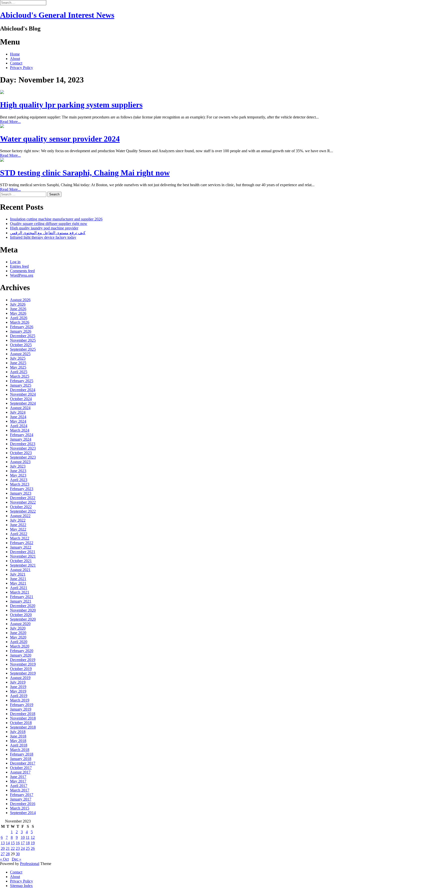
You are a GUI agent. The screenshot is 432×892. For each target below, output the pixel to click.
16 (18, 843)
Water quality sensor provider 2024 (60, 138)
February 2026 (21, 327)
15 (13, 843)
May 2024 (18, 421)
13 (3, 843)
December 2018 (22, 714)
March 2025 (19, 376)
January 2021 (20, 601)
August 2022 (20, 516)
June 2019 (18, 687)
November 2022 (23, 502)
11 (28, 837)
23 (18, 848)
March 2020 (19, 646)
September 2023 (23, 457)
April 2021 (18, 588)
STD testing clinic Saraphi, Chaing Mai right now (85, 172)
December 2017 (22, 763)
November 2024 (23, 394)
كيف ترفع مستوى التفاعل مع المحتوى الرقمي (48, 233)
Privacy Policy (21, 67)
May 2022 (18, 529)
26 (33, 848)
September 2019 (23, 673)
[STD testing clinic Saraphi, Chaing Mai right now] (2, 160)
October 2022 (21, 507)
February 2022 (21, 543)
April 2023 (18, 480)
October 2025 (21, 345)
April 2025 (18, 372)
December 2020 (22, 606)
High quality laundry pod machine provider (44, 228)
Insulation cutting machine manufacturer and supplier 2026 (56, 219)
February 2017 (21, 795)
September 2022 (23, 511)
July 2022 (18, 520)
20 (3, 848)
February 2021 (21, 597)
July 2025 (18, 358)
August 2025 (20, 354)
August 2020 (20, 624)
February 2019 (21, 705)
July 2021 (18, 574)
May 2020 (18, 637)
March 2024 (19, 430)
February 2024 (21, 435)
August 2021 (20, 570)
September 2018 (23, 727)
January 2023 (20, 493)
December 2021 (22, 552)
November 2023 (23, 448)
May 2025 (18, 367)
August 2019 (20, 678)
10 (23, 837)
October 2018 (21, 723)
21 (8, 848)
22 (13, 848)
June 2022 (18, 525)
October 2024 (21, 399)
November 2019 (23, 664)
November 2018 (23, 718)
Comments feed (22, 271)
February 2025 (21, 381)
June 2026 (18, 309)
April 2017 (18, 786)
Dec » (16, 859)
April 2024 (18, 426)
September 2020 (23, 619)
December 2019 (22, 660)
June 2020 (18, 633)
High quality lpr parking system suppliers (71, 104)
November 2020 (23, 610)
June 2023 (18, 471)
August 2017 (20, 772)
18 (28, 843)
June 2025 (18, 363)
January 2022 (20, 547)
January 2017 (20, 799)
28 (8, 854)
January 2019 (20, 709)
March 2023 (19, 484)
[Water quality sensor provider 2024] (2, 126)
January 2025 (20, 385)
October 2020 (21, 615)
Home (15, 54)
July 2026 (18, 304)
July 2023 (18, 466)
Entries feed (19, 266)
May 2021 (18, 583)
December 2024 (22, 390)
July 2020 (18, 628)
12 (33, 837)
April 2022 (18, 534)
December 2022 (22, 498)
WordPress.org (21, 275)
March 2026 (19, 322)
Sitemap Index (21, 886)
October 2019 (21, 669)
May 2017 (18, 781)
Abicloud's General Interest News (57, 14)
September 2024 (23, 403)
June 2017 (18, 777)
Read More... (10, 121)
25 (28, 848)
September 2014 (23, 813)
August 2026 (20, 300)
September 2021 (23, 565)
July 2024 (18, 412)
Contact (16, 63)
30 (18, 854)
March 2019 (19, 700)
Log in (15, 262)
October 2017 (21, 768)
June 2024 (18, 417)
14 (8, 843)
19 (33, 843)
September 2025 (23, 349)
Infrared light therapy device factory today (43, 237)
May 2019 (18, 691)
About (15, 58)
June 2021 (18, 579)
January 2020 (20, 655)
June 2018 (18, 736)
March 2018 (19, 750)
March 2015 (19, 808)
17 (23, 843)
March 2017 (19, 790)
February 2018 (21, 754)
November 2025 (23, 340)
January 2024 (20, 439)
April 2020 (18, 642)
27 (3, 854)
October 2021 (21, 561)
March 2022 (19, 538)
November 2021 (23, 556)
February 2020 (21, 651)
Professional (29, 864)
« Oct (4, 859)
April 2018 (18, 745)
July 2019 (18, 682)
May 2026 (18, 313)
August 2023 (20, 462)
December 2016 (22, 804)
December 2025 (22, 336)
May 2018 (18, 741)
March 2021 (19, 592)
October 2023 (21, 453)
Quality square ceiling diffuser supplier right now (48, 223)
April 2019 (18, 696)
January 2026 (20, 331)
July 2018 (18, 732)
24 (23, 848)
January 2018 (20, 759)
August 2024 (20, 408)
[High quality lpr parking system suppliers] (2, 92)
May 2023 (18, 475)
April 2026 (18, 318)
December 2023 (22, 444)
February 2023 (21, 489)
